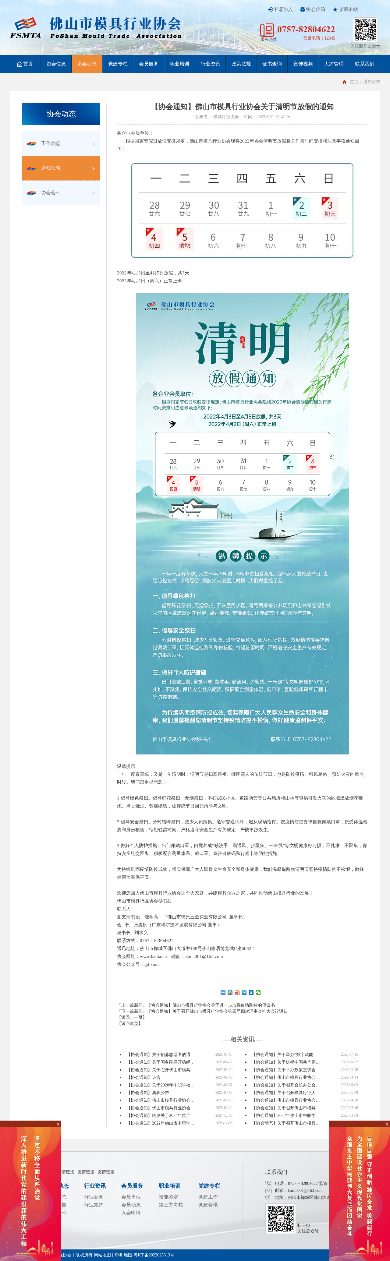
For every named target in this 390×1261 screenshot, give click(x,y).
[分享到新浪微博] (237, 992)
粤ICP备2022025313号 (153, 1255)
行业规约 (94, 1204)
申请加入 (283, 9)
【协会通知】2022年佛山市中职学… (286, 1115)
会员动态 (131, 1204)
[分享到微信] (258, 992)
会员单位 (131, 1196)
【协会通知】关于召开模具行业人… (286, 1092)
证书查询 (272, 63)
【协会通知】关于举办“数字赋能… (284, 1054)
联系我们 (364, 63)
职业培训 (179, 63)
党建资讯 (208, 1204)
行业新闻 (94, 1196)
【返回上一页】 (132, 1017)
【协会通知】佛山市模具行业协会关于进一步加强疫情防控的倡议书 (211, 1005)
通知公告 (51, 168)
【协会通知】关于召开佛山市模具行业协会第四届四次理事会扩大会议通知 (217, 1011)
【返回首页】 (130, 1023)
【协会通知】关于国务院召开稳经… (160, 1062)
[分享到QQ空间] (230, 992)
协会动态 (87, 63)
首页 (28, 63)
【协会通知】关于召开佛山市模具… (160, 1070)
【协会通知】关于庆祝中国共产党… (286, 1062)
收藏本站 (348, 9)
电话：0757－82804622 (296, 1183)
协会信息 (56, 63)
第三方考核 (171, 1204)
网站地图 (102, 1255)
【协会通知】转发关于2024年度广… (160, 1115)
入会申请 (131, 1212)
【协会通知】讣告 (143, 1077)
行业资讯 (210, 63)
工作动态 (51, 143)
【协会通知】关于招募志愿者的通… (160, 1054)
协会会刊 (51, 192)
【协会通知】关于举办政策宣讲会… (286, 1070)
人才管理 (334, 63)
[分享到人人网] (251, 992)
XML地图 (123, 1255)
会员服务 (148, 63)
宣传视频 (303, 63)
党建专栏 (118, 63)
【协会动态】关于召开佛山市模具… (286, 1123)
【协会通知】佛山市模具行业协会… (286, 1077)
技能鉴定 (168, 1196)
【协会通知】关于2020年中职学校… (160, 1085)
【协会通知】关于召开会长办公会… (286, 1085)
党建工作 (208, 1196)
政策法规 (241, 63)
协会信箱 (315, 9)
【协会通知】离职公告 (147, 1092)
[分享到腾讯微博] (244, 992)
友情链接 (65, 1172)
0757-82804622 (306, 29)
